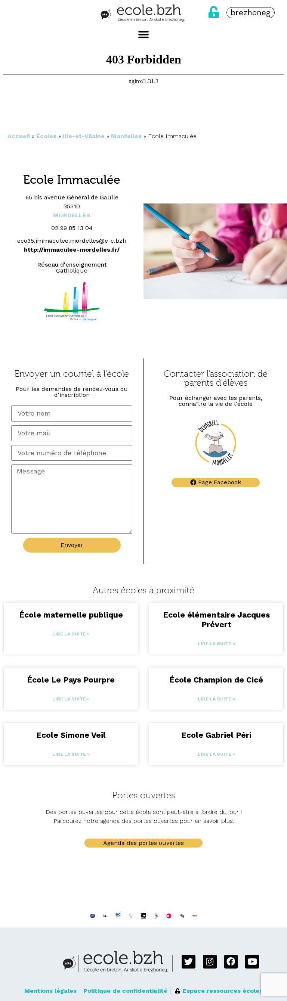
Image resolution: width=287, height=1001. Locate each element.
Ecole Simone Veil (71, 735)
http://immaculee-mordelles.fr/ (72, 249)
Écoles (46, 136)
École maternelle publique (71, 614)
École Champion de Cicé (216, 679)
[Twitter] (188, 962)
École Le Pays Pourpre (71, 679)
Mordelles (126, 136)
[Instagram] (210, 962)
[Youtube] (252, 962)
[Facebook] (231, 962)
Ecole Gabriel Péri (216, 735)
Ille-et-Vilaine (84, 136)
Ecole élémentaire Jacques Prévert (216, 619)
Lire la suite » (71, 634)
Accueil (18, 136)
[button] (143, 34)
